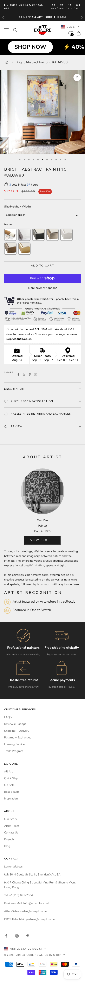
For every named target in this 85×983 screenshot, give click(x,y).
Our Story (10, 819)
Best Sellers (12, 792)
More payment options (42, 288)
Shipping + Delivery (16, 731)
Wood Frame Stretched (10, 249)
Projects (9, 839)
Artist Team (11, 826)
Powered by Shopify (50, 955)
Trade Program (13, 751)
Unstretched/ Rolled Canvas (10, 235)
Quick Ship (11, 778)
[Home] (7, 62)
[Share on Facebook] (18, 374)
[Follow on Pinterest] (28, 936)
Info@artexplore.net (36, 903)
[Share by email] (35, 374)
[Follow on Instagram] (17, 936)
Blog (7, 846)
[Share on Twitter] (24, 374)
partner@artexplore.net (41, 919)
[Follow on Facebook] (6, 936)
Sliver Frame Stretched (52, 235)
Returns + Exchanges (17, 737)
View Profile (42, 540)
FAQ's (8, 717)
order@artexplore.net (34, 911)
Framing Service (14, 744)
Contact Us (11, 832)
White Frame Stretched (66, 235)
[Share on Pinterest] (30, 374)
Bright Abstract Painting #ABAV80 (41, 62)
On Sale (9, 785)
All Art (8, 771)
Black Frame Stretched (38, 235)
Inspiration (11, 798)
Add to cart (42, 266)
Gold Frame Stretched (24, 249)
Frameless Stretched (24, 235)
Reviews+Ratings (15, 724)
